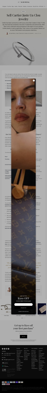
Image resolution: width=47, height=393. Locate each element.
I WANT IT (23, 308)
